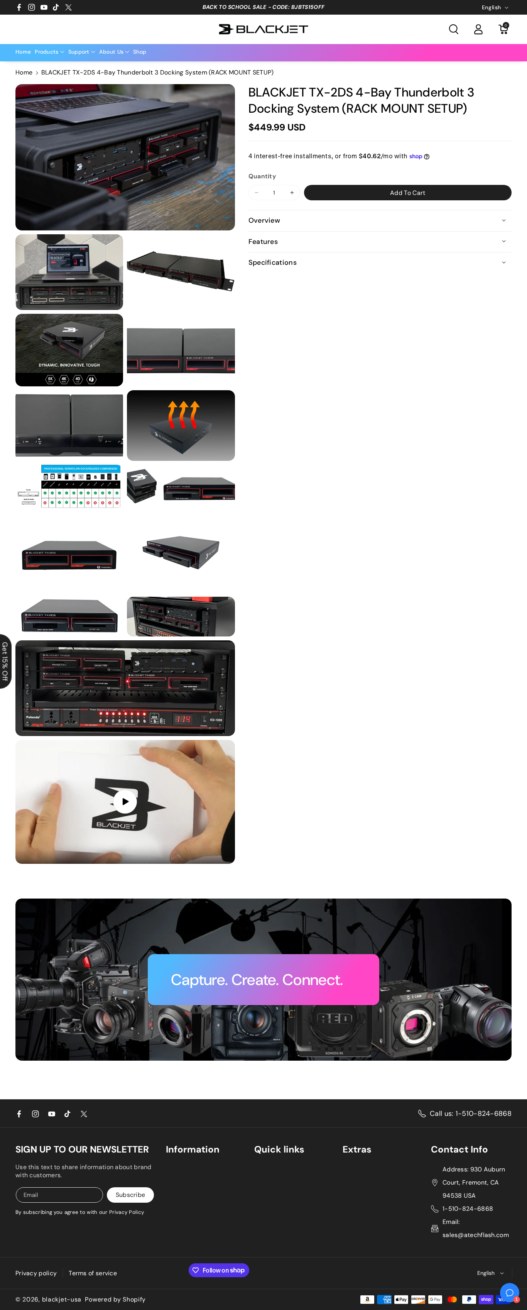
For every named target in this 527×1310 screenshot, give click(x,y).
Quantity (262, 176)
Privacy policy (36, 1273)
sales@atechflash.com (476, 1235)
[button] (453, 29)
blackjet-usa (61, 1299)
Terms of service (93, 1273)
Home (23, 72)
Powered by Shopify (115, 1299)
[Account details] (478, 29)
